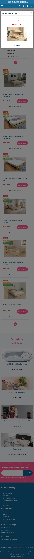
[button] (23, 6)
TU (19, 46)
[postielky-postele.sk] (17, 2)
